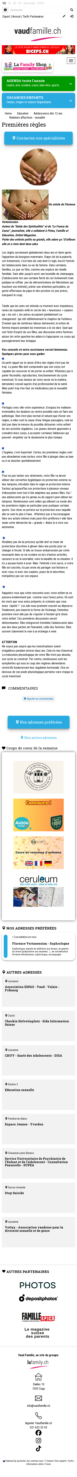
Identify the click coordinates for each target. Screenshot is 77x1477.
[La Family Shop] (27, 66)
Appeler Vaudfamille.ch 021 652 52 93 (38, 1425)
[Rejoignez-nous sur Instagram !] (38, 1440)
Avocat (16, 16)
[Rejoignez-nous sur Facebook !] (38, 1433)
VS (19, 3)
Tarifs (70, 1461)
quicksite (21, 1461)
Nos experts (60, 1461)
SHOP (40, 3)
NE (14, 3)
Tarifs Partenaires (33, 16)
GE (9, 3)
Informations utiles (34, 1464)
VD (4, 3)
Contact (50, 1461)
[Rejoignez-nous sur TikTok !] (38, 1448)
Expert (6, 16)
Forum (48, 1464)
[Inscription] (64, 16)
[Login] (71, 16)
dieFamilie (29, 3)
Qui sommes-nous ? (36, 1461)
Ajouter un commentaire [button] (40, 698)
